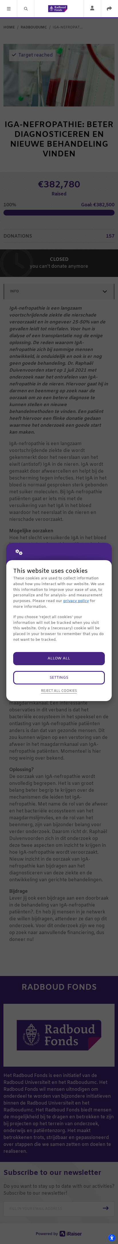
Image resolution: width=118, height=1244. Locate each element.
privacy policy (76, 601)
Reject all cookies (59, 691)
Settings (59, 677)
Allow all (59, 658)
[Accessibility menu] (111, 1237)
